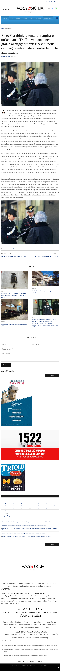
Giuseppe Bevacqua (6, 56)
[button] (4, 9)
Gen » (9, 516)
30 (5, 510)
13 (38, 503)
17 (13, 505)
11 (21, 503)
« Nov (3, 516)
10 (13, 503)
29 (54, 508)
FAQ (28, 661)
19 (30, 505)
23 (5, 508)
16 (5, 505)
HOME (19, 661)
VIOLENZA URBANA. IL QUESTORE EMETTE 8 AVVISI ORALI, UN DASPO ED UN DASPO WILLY (14, 295)
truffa (13, 248)
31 (13, 510)
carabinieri (9, 248)
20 (38, 505)
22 (54, 505)
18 (21, 505)
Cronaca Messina (8, 28)
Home (2, 28)
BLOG (24, 661)
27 (38, 508)
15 (54, 503)
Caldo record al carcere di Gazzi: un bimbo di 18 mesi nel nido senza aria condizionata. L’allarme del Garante (26, 536)
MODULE (40, 661)
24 (13, 508)
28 (46, 508)
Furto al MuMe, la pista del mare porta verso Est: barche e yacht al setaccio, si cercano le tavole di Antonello (26, 522)
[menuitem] (5, 18)
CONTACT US (33, 661)
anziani (4, 248)
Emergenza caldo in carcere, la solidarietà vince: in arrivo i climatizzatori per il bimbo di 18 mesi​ (24, 525)
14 (46, 503)
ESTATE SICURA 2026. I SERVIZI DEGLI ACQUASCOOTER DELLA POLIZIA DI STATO (23, 533)
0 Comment (13, 32)
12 (30, 503)
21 (46, 505)
